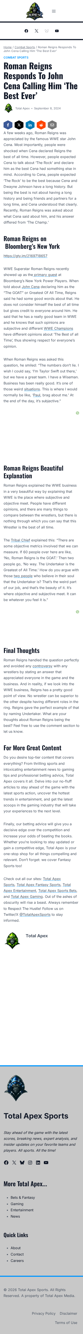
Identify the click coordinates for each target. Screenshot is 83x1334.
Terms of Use (66, 1322)
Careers (17, 1260)
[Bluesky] (46, 30)
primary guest (45, 274)
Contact (17, 1254)
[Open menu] (54, 11)
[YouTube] (56, 30)
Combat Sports (16, 57)
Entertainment (22, 1210)
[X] (36, 30)
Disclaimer (68, 1313)
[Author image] (9, 108)
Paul (36, 395)
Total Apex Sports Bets (57, 890)
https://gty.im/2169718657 (25, 256)
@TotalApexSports (34, 914)
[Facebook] (26, 30)
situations (32, 389)
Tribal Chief (20, 540)
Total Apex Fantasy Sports (38, 884)
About (16, 1248)
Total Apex (22, 108)
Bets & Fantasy (23, 1197)
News (15, 1216)
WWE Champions (58, 328)
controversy (42, 666)
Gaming (17, 1204)
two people (23, 576)
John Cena (31, 287)
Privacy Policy (44, 1313)
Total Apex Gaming (27, 896)
